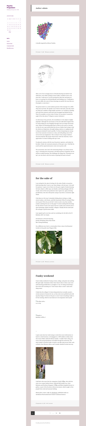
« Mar (9, 32)
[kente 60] (55, 372)
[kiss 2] (55, 356)
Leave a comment (50, 52)
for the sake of (44, 178)
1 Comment (50, 403)
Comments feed (10, 46)
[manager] (55, 78)
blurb (53, 337)
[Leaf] (55, 242)
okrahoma (54, 392)
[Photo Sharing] (55, 307)
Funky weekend (45, 275)
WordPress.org (10, 48)
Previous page (33, 413)
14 (57, 413)
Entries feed (9, 43)
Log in (8, 41)
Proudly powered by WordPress (43, 423)
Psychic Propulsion (11, 7)
